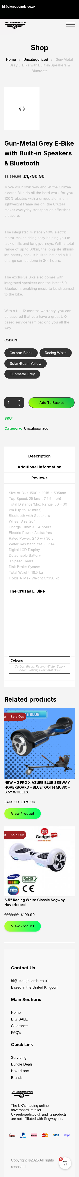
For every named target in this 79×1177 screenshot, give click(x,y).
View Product (22, 813)
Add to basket (51, 402)
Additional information (39, 467)
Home (11, 59)
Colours (11, 340)
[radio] (21, 352)
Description (39, 456)
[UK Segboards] (15, 24)
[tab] (39, 457)
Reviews (39, 478)
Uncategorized (35, 59)
